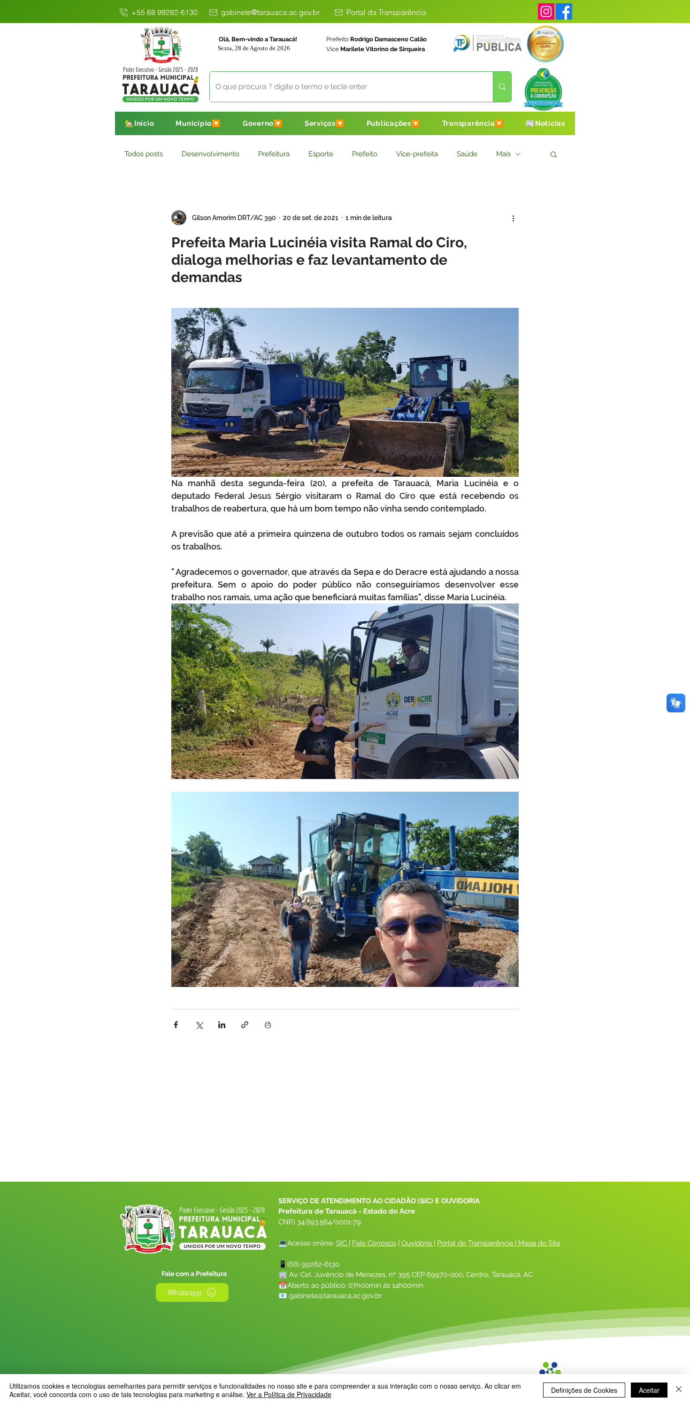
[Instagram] (546, 11)
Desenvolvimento (210, 154)
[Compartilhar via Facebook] (175, 1024)
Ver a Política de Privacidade (288, 1394)
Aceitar (649, 1390)
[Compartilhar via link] (244, 1024)
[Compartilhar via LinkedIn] (221, 1024)
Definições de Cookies (584, 1390)
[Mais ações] (513, 217)
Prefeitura (274, 154)
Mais (503, 154)
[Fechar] (678, 1390)
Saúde (467, 154)
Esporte (320, 154)
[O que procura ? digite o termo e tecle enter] (502, 87)
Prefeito (364, 154)
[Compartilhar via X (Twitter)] (198, 1024)
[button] (198, 123)
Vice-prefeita (417, 154)
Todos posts (143, 154)
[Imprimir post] (267, 1024)
